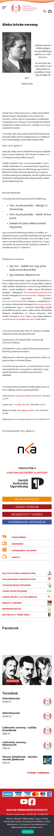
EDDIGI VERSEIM (27, 507)
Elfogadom (28, 832)
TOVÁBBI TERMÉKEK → (39, 773)
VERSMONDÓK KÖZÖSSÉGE (27, 522)
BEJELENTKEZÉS (27, 499)
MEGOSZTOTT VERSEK (27, 514)
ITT (19, 247)
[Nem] (50, 825)
